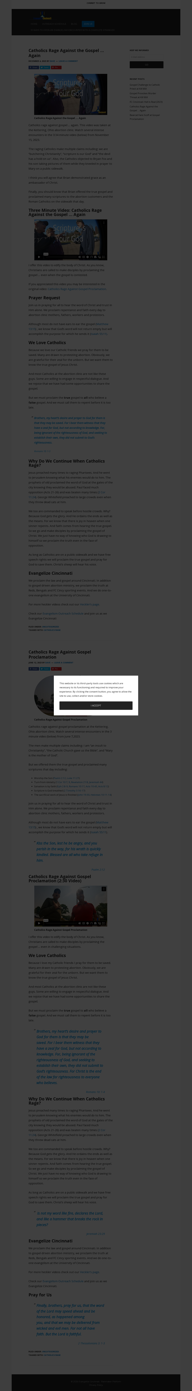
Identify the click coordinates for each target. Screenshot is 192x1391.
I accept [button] (96, 705)
